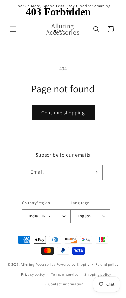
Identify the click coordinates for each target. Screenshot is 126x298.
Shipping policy (97, 274)
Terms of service (64, 274)
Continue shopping (63, 112)
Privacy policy (33, 274)
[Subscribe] (95, 172)
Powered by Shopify (72, 264)
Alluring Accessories (38, 264)
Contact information (65, 284)
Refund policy (106, 264)
